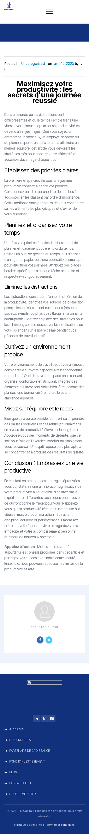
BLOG (13, 772)
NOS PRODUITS (20, 740)
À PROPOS (16, 729)
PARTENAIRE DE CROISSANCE (29, 750)
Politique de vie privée (29, 824)
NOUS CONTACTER (22, 794)
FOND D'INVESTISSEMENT (27, 761)
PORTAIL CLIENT (20, 783)
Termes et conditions (61, 824)
